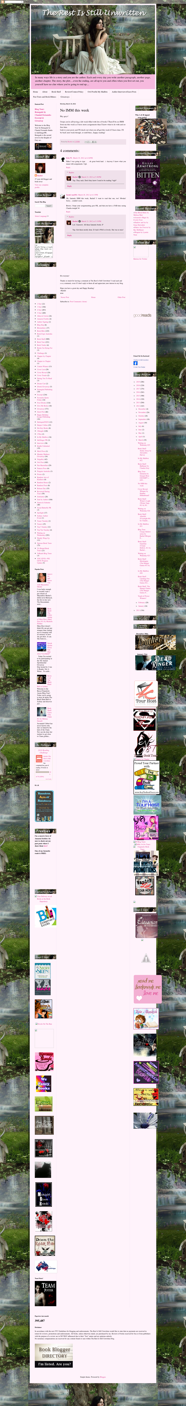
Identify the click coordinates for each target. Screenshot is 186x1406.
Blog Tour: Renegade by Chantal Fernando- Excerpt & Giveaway (43, 115)
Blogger (103, 1377)
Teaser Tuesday (42, 521)
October (141, 416)
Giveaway (40, 409)
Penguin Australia (43, 471)
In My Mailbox (42, 437)
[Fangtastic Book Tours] (142, 849)
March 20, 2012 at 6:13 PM (88, 195)
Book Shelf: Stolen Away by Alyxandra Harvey (144, 451)
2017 (138, 388)
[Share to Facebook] (93, 142)
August (141, 422)
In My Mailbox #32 (143, 459)
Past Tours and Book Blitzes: (44, 96)
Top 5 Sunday (42, 527)
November (142, 412)
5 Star (39, 313)
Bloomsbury (41, 328)
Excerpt (40, 394)
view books (48, 779)
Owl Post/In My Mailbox (98, 91)
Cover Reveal (42, 372)
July (140, 426)
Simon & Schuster (43, 502)
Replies (71, 172)
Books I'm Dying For (44, 348)
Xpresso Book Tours (44, 543)
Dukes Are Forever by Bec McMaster (141, 228)
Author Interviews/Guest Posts (124, 91)
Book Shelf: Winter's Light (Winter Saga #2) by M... (144, 502)
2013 (138, 402)
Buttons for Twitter (140, 259)
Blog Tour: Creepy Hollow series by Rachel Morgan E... (144, 533)
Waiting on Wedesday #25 (144, 444)
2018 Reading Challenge (43, 751)
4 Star (39, 310)
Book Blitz (41, 331)
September (142, 419)
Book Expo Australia (44, 334)
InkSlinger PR (42, 440)
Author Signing (42, 322)
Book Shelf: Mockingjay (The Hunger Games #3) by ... (144, 563)
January (141, 606)
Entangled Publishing (44, 389)
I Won (39, 434)
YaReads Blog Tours (44, 553)
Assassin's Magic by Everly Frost (141, 218)
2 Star (39, 304)
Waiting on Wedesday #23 (144, 554)
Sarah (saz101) (71, 194)
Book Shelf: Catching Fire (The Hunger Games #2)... (144, 579)
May (140, 433)
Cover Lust (41, 369)
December (142, 409)
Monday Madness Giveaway (43, 455)
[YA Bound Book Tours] (146, 839)
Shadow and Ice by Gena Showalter (140, 223)
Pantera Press (42, 468)
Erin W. (69, 158)
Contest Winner (42, 366)
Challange (40, 353)
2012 (138, 406)
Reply (68, 167)
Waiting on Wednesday (41, 534)
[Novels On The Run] (44, 1024)
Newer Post (65, 297)
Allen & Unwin (42, 316)
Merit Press (41, 451)
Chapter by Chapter (44, 356)
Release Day (41, 488)
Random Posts (42, 485)
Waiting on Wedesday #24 (144, 509)
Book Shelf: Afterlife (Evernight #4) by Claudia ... (144, 517)
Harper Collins (42, 425)
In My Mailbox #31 (143, 525)
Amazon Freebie (43, 319)
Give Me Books (42, 406)
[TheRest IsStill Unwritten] (135, 364)
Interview (40, 443)
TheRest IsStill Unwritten (141, 360)
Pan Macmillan (42, 465)
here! (46, 846)
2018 (138, 385)
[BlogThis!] (88, 142)
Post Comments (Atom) (78, 301)
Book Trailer (41, 345)
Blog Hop (40, 325)
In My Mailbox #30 (143, 572)
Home (35, 91)
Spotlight (40, 513)
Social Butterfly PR (44, 507)
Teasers (39, 524)
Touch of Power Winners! (143, 597)
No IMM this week (142, 484)
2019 (138, 382)
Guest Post (41, 412)
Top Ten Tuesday (43, 530)
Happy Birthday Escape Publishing (43, 416)
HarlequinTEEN (43, 422)
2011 (138, 610)
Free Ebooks (41, 402)
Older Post (121, 297)
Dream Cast (41, 383)
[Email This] (86, 142)
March (140, 440)
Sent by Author (42, 499)
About (44, 91)
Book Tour (41, 342)
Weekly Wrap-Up (43, 538)
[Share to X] (90, 142)
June (140, 429)
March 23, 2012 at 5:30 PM (91, 177)
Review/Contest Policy (74, 91)
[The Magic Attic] (146, 970)
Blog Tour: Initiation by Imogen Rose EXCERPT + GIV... (143, 475)
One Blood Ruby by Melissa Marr (141, 213)
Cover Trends (42, 375)
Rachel (75, 177)
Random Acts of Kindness (43, 478)
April (140, 436)
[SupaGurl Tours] (144, 730)
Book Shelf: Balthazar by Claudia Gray (143, 466)
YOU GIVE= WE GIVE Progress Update (43, 560)
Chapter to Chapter (44, 361)
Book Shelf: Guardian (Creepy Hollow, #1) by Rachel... (144, 545)
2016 (138, 392)
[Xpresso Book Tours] (146, 756)
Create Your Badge (139, 367)
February (141, 602)
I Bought (40, 431)
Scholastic (40, 496)
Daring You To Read (44, 378)
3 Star (39, 307)
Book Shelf (56, 91)
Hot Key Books (42, 428)
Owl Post (40, 462)
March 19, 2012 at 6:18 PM (83, 158)
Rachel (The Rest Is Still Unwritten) (47, 758)
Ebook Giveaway (43, 386)
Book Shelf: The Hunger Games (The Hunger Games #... (144, 589)
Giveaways (65, 96)
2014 (138, 399)
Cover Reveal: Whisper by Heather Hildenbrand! (143, 492)
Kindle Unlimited (43, 446)
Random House (42, 482)
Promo (39, 474)
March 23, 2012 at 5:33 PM (91, 221)
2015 (138, 395)
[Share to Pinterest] (95, 142)
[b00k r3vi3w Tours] (142, 844)
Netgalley (40, 459)
